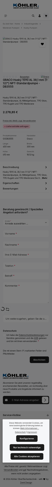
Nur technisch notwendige (27, 447)
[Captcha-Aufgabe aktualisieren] (7, 309)
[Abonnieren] (45, 400)
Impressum (32, 432)
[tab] (25, 172)
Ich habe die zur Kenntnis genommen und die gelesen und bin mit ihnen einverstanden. (27, 338)
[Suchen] (33, 16)
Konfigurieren (27, 438)
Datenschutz (20, 432)
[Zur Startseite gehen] (26, 6)
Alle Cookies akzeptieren (27, 456)
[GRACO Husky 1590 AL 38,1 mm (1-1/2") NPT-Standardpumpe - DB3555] (26, 54)
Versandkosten (11, 470)
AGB (36, 338)
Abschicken (39, 359)
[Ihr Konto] (39, 16)
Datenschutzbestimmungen (32, 335)
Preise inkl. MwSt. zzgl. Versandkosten (19, 121)
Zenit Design (26, 482)
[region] (26, 54)
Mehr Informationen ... (29, 428)
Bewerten (24, 76)
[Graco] (45, 76)
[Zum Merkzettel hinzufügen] (42, 44)
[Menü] (6, 16)
